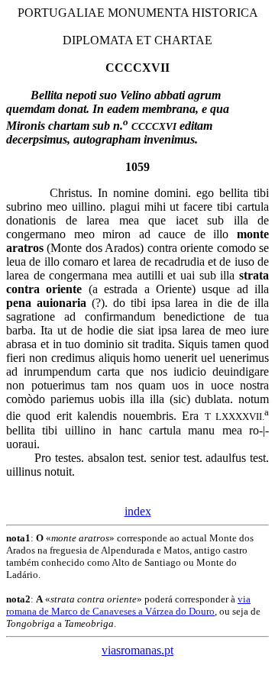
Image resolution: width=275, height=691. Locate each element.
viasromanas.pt (137, 650)
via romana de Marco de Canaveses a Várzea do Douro (128, 605)
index (138, 511)
